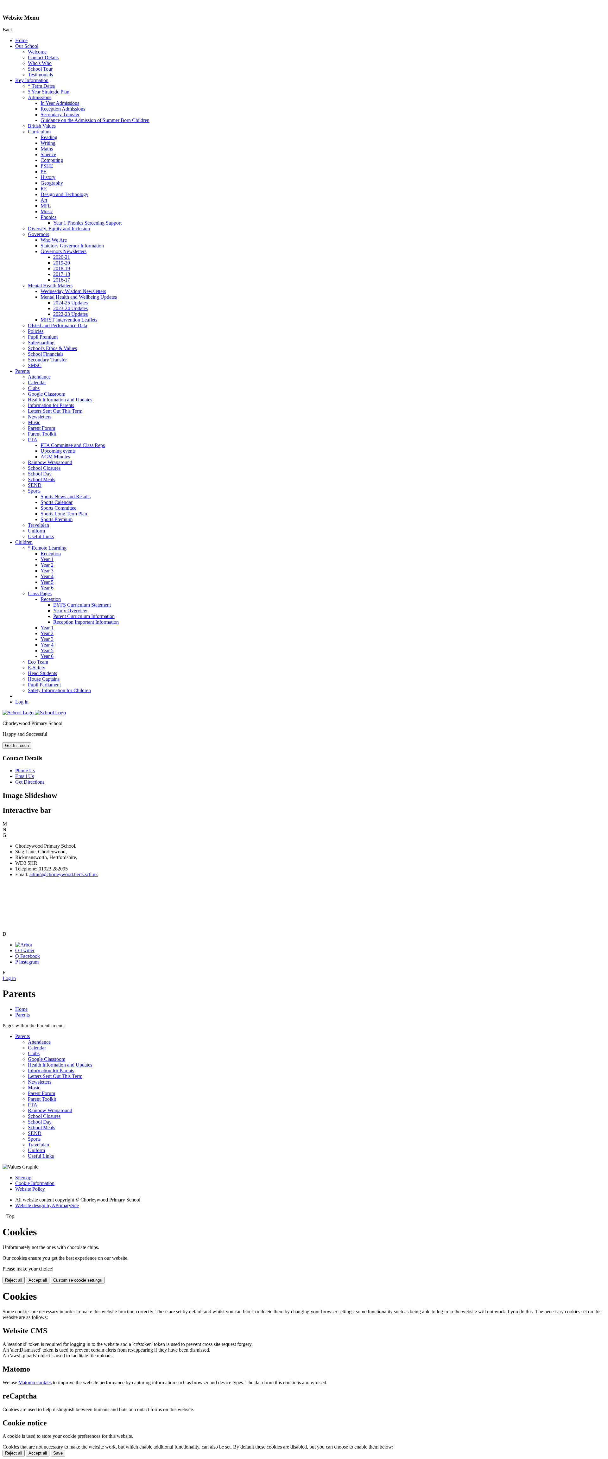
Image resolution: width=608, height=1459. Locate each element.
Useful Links (41, 536)
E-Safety (36, 667)
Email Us (24, 776)
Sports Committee (58, 508)
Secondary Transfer (60, 114)
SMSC (34, 365)
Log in (21, 701)
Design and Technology (64, 194)
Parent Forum (41, 428)
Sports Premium (57, 519)
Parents (22, 371)
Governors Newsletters (63, 251)
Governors (38, 234)
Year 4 (47, 576)
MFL (46, 205)
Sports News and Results (66, 496)
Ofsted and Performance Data (57, 325)
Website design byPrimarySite (47, 1205)
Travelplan (38, 525)
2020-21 (61, 257)
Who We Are (54, 240)
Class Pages (40, 593)
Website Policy (30, 1189)
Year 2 (47, 565)
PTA (32, 439)
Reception (51, 553)
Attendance (39, 376)
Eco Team (38, 662)
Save (58, 1453)
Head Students (42, 673)
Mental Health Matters (50, 285)
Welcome (37, 51)
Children (24, 542)
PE (44, 171)
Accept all (37, 1280)
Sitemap (23, 1177)
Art (44, 200)
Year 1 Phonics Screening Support (87, 223)
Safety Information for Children (59, 690)
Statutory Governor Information (72, 245)
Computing (52, 160)
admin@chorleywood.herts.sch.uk (63, 874)
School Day (40, 473)
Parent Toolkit (42, 433)
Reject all (13, 1280)
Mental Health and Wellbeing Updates (79, 297)
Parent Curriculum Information (84, 616)
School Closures (44, 468)
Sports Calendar (57, 502)
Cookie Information (34, 1183)
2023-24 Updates (70, 308)
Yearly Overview (70, 610)
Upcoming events (58, 451)
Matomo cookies (35, 1382)
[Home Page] (34, 712)
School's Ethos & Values (52, 348)
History (48, 177)
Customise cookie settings (77, 1280)
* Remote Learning (47, 548)
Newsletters (39, 416)
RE (44, 188)
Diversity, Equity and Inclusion (59, 228)
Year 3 (47, 570)
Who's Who (40, 63)
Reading (49, 137)
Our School (26, 46)
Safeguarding (41, 342)
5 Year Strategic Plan (48, 91)
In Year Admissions (60, 103)
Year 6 (47, 587)
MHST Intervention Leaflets (69, 319)
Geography (52, 183)
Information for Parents (51, 405)
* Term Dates (41, 86)
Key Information (31, 80)
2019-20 (61, 262)
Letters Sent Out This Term (55, 411)
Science (48, 154)
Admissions (39, 97)
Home (21, 40)
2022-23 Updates (70, 314)
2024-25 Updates (70, 302)
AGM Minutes (55, 456)
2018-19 (61, 268)
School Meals (41, 479)
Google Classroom (46, 394)
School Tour (40, 69)
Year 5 (47, 582)
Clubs (34, 388)
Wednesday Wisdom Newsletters (73, 291)
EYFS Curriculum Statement (82, 605)
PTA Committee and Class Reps (73, 445)
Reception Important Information (86, 622)
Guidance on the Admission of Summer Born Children (95, 120)
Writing (48, 143)
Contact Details (43, 57)
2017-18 (61, 274)
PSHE (47, 166)
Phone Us (25, 770)
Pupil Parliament (44, 684)
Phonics (48, 217)
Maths (47, 148)
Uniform (36, 530)
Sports (34, 491)
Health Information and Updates (60, 399)
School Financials (45, 354)
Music (47, 211)
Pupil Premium (43, 337)
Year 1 (47, 559)
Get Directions (29, 782)
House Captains (44, 679)
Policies (35, 331)
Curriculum (39, 131)
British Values (42, 126)
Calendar (37, 382)
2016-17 (61, 280)
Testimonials (40, 74)
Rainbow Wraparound (50, 462)
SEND (34, 485)
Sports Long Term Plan (64, 513)
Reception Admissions (63, 108)
